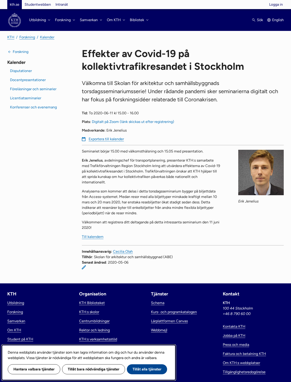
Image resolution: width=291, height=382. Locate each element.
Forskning (27, 37)
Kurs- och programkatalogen (174, 312)
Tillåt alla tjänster (147, 369)
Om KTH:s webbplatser (241, 363)
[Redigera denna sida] (84, 267)
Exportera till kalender (106, 139)
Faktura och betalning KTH (244, 354)
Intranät (61, 4)
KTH (10, 37)
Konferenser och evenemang (33, 107)
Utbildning (15, 303)
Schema (157, 303)
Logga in (276, 4)
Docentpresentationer (28, 80)
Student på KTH (20, 339)
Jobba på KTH (234, 335)
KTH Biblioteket (92, 303)
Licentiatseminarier (25, 98)
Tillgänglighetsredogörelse (244, 372)
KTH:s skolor (89, 312)
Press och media (236, 344)
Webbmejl (159, 330)
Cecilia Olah (123, 251)
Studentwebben (38, 4)
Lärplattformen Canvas (169, 321)
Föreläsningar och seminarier (33, 89)
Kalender (47, 37)
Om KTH (14, 330)
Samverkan (16, 321)
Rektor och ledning (94, 330)
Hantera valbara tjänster (34, 369)
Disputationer (21, 71)
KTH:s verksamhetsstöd (98, 339)
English (278, 20)
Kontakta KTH (234, 326)
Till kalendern (92, 237)
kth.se (14, 4)
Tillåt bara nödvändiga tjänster (93, 369)
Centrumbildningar (94, 321)
